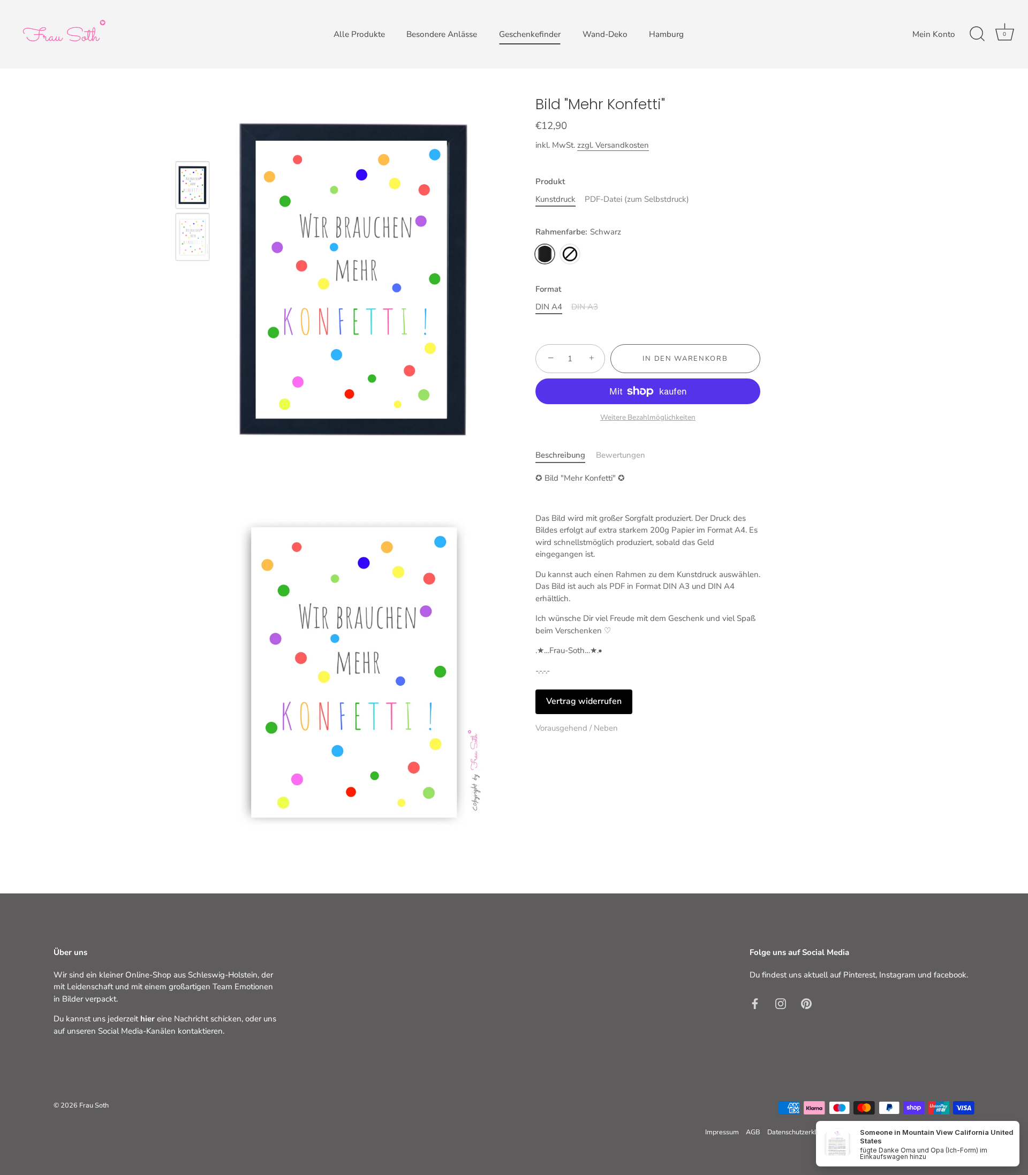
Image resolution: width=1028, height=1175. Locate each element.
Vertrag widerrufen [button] (584, 701)
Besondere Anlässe (441, 34)
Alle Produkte (359, 34)
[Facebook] (755, 1002)
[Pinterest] (806, 1002)
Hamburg (666, 34)
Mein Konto (933, 34)
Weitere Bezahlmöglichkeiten (648, 417)
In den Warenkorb (685, 358)
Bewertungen (620, 455)
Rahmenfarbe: (578, 232)
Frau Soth (94, 1105)
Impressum (722, 1132)
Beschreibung (560, 455)
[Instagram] (780, 1002)
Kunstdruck (555, 199)
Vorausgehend (562, 728)
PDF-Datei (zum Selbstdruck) (637, 199)
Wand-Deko (605, 34)
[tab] (565, 455)
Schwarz (544, 254)
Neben (606, 728)
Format (548, 289)
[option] (192, 187)
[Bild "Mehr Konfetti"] (192, 185)
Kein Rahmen (570, 254)
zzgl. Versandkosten (613, 145)
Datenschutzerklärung (800, 1132)
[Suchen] (977, 34)
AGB (753, 1132)
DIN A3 (584, 307)
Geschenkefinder (530, 34)
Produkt (550, 181)
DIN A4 (548, 307)
